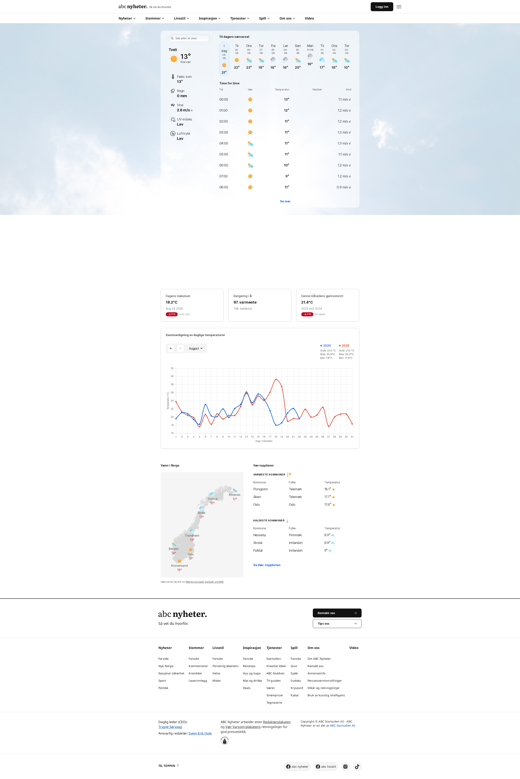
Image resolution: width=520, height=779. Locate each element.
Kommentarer (198, 666)
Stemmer (153, 18)
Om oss (285, 18)
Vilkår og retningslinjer (324, 688)
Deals (247, 688)
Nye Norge (165, 666)
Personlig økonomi (225, 666)
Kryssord (297, 688)
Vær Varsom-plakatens (243, 727)
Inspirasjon (208, 18)
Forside (163, 659)
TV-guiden (273, 680)
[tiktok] (357, 766)
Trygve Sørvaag (170, 727)
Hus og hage (252, 673)
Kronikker (195, 673)
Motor (216, 680)
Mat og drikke (252, 680)
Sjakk (294, 673)
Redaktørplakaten (277, 722)
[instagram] (345, 766)
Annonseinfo (316, 673)
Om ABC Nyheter (319, 659)
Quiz (294, 666)
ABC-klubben (275, 673)
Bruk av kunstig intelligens (326, 695)
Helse (216, 673)
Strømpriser (274, 695)
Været (270, 688)
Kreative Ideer (276, 666)
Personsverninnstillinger (325, 680)
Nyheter (125, 18)
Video (309, 18)
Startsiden (273, 659)
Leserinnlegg (198, 680)
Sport (162, 680)
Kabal (295, 695)
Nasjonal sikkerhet (171, 673)
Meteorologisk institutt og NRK (205, 581)
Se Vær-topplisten (267, 565)
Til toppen (166, 766)
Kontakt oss (316, 666)
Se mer (285, 201)
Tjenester (238, 18)
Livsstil (179, 18)
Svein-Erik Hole (200, 733)
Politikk (163, 688)
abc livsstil (328, 766)
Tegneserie (274, 702)
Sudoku (296, 680)
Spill (262, 18)
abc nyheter (300, 766)
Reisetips (249, 666)
